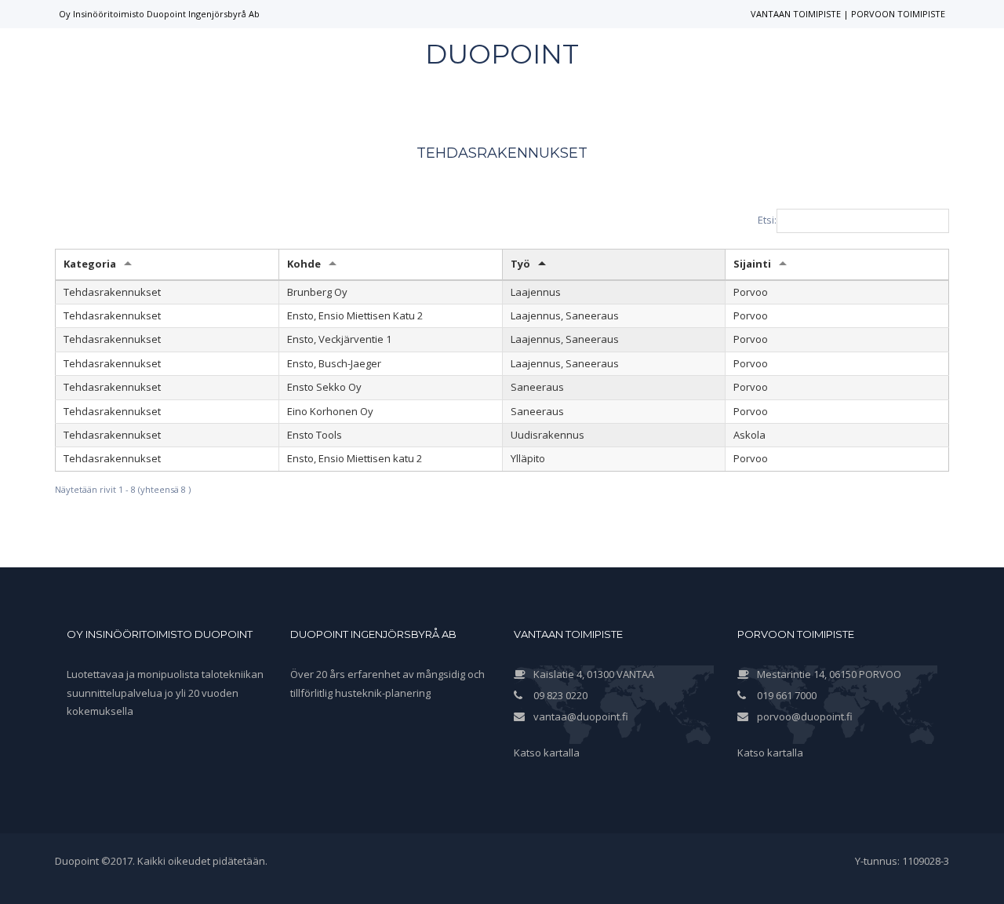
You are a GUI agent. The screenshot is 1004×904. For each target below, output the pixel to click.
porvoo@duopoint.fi (805, 716)
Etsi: (767, 220)
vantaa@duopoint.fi (580, 716)
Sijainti (752, 264)
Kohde (304, 264)
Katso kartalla (547, 752)
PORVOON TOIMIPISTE (898, 14)
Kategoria (90, 264)
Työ (520, 264)
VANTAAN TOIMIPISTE (796, 14)
